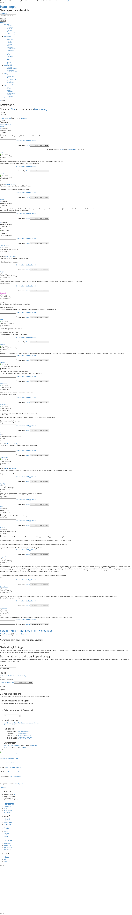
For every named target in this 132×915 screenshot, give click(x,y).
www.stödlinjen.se (18, 784)
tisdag (1, 507)
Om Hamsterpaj (11, 32)
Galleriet (9, 90)
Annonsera (10, 27)
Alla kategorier (10, 55)
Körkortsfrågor (10, 82)
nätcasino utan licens (11, 763)
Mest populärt (10, 47)
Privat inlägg (21, 145)
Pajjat (5, 51)
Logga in (61, 149)
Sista (25, 118)
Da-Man (2, 344)
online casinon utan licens (14, 772)
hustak (2, 126)
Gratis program (10, 81)
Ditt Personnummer (12, 79)
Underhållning (7, 36)
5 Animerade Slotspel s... (25, 737)
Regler (9, 33)
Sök (5, 859)
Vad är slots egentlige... (24, 731)
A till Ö (8, 45)
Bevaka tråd (4, 122)
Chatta (5, 861)
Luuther (7, 184)
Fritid (14, 630)
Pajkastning (10, 96)
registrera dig (71, 149)
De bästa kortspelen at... (25, 735)
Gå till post (14, 184)
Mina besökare (8, 847)
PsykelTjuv (3, 484)
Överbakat (9, 64)
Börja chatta (33, 746)
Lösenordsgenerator (12, 84)
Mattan (5, 73)
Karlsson (2, 528)
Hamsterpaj (6, 24)
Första (2, 118)
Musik (8, 61)
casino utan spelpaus (15, 776)
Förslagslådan (10, 28)
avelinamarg (3, 608)
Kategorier (9, 44)
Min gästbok (7, 843)
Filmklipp (9, 41)
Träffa (5, 85)
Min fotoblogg (7, 845)
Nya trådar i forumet (12, 68)
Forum (4, 630)
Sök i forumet (10, 70)
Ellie (13, 109)
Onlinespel (9, 42)
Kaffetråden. (46, 630)
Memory (9, 94)
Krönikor (9, 62)
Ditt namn (9, 78)
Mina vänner (7, 849)
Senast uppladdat (11, 48)
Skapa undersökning (12, 71)
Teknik (8, 59)
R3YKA (2, 272)
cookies (41, 1)
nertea (2, 199)
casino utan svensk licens (12, 754)
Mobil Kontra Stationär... (24, 739)
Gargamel (3, 293)
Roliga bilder (10, 39)
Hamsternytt (10, 30)
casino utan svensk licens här (13, 767)
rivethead (2, 362)
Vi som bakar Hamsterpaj (13, 35)
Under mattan (7, 824)
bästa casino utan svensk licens (9, 758)
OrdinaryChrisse (4, 245)
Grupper (6, 837)
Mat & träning (40, 109)
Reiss (1, 221)
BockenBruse (4, 404)
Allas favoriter (10, 50)
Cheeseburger (4, 587)
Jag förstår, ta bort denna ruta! (74, 1)
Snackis (9, 88)
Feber (1, 152)
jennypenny (3, 383)
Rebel (1, 319)
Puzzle (2, 173)
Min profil (8, 840)
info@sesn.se (82, 864)
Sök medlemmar (11, 93)
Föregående (7, 118)
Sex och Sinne (8, 822)
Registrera (7, 858)
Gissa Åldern (10, 91)
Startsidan (9, 25)
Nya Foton (7, 833)
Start (8, 38)
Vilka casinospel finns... (24, 733)
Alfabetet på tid (10, 76)
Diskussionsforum (8, 65)
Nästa (22, 118)
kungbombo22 (4, 557)
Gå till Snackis (23, 747)
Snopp (2, 433)
